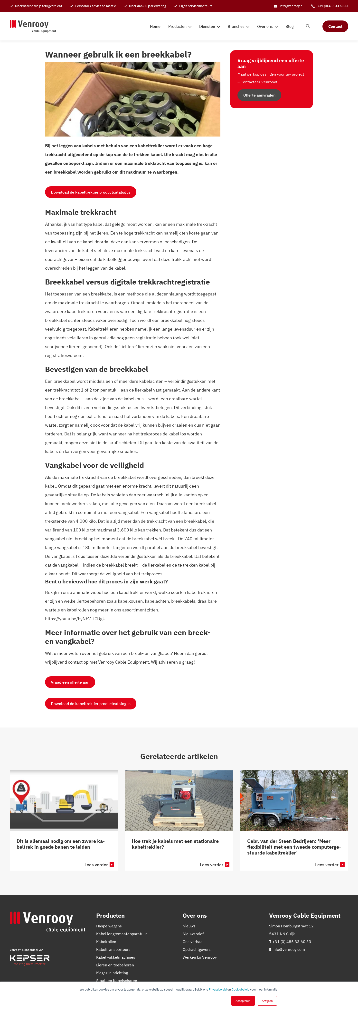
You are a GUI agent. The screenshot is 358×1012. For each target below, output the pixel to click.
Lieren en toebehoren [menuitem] (115, 965)
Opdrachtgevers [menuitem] (197, 949)
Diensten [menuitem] (207, 26)
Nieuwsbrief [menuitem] (193, 933)
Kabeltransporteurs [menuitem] (113, 949)
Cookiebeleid (240, 989)
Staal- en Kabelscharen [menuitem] (116, 980)
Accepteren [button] (243, 1001)
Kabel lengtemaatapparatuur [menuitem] (121, 933)
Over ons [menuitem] (265, 26)
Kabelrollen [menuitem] (106, 941)
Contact (335, 26)
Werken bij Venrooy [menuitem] (200, 957)
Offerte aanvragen (259, 95)
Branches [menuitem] (236, 26)
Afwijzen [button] (267, 1001)
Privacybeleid (218, 989)
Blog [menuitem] (289, 26)
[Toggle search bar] (308, 26)
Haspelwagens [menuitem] (109, 926)
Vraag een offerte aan (70, 682)
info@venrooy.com (289, 949)
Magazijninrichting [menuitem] (112, 972)
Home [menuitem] (155, 26)
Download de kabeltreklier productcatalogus (91, 192)
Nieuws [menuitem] (189, 926)
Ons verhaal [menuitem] (193, 941)
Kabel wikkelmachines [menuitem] (115, 957)
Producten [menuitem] (177, 26)
